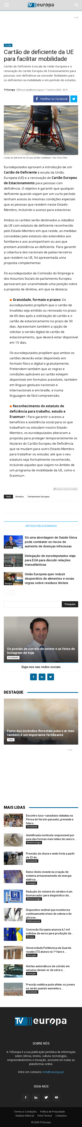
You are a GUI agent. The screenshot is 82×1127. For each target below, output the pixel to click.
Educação (31, 955)
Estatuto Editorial (25, 1115)
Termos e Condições (25, 1111)
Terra (10, 739)
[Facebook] (25, 1097)
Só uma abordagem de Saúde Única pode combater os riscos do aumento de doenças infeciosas (51, 542)
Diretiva (19, 496)
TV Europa (9, 89)
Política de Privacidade (52, 1111)
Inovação (31, 883)
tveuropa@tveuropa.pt (32, 89)
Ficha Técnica (45, 1115)
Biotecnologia (34, 842)
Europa (8, 45)
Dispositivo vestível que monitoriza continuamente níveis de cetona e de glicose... (49, 913)
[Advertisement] (41, 28)
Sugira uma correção (66, 488)
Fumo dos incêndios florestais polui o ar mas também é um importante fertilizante (40, 733)
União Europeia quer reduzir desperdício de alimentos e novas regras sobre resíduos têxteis (49, 578)
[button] (76, 5)
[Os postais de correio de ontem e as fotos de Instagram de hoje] (41, 639)
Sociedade (13, 657)
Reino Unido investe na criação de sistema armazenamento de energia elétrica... (49, 875)
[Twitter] (46, 1097)
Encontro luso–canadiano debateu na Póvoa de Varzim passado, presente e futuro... (49, 819)
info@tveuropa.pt (53, 1072)
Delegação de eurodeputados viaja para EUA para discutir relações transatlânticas (50, 560)
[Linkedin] (36, 1097)
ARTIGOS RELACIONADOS (41, 526)
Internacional (33, 921)
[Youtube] (56, 1097)
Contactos (61, 1115)
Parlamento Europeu (39, 496)
